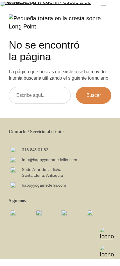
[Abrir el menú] (103, 4)
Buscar (94, 95)
